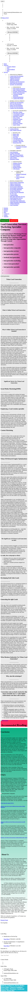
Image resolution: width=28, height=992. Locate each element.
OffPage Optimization (15, 185)
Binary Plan (16, 134)
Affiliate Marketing (14, 203)
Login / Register (8, 7)
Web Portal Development (16, 83)
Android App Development (16, 102)
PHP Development (14, 80)
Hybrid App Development (16, 106)
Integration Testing (17, 116)
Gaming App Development (16, 108)
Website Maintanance (15, 77)
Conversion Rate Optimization (17, 200)
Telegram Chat (7, 11)
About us (6, 65)
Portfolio (6, 208)
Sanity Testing (16, 124)
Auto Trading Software (15, 130)
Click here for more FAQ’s (7, 803)
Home (5, 63)
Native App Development (16, 105)
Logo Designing (14, 152)
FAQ (8, 68)
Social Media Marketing (16, 189)
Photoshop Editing (14, 159)
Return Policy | (5, 989)
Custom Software (14, 128)
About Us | (4, 985)
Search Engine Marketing (16, 186)
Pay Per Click (13, 193)
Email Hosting (16, 164)
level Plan (15, 137)
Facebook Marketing (15, 191)
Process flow (10, 990)
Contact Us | (11, 985)
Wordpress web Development (17, 81)
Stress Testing (16, 117)
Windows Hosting (17, 163)
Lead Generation (14, 205)
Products (6, 209)
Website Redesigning (18, 97)
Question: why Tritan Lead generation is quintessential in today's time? (14, 837)
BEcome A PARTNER (13, 32)
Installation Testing (17, 119)
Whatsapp (6, 971)
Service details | (19, 985)
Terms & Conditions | (16, 987)
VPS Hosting (16, 168)
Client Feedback (11, 69)
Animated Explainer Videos (17, 156)
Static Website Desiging (19, 90)
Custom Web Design (18, 98)
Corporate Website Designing (17, 95)
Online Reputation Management (18, 202)
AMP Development (15, 79)
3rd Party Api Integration (16, 84)
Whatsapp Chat (7, 4)
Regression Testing (17, 123)
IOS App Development (15, 104)
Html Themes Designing (19, 88)
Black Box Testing (17, 112)
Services (6, 72)
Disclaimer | (13, 989)
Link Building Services (15, 199)
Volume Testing (17, 120)
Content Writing (14, 195)
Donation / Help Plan (18, 141)
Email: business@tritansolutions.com (13, 5)
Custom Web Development (16, 76)
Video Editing (13, 157)
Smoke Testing (16, 122)
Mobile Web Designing (18, 92)
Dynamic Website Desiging (20, 91)
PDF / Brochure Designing (16, 155)
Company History (11, 66)
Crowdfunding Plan (18, 140)
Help (8, 71)
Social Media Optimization (16, 188)
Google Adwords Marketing (17, 192)
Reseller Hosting (17, 167)
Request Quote (4, 920)
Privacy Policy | (5, 987)
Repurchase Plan (17, 142)
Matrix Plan (16, 135)
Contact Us (6, 213)
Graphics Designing (15, 153)
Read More (7, 939)
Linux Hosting (16, 166)
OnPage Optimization (15, 184)
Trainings (6, 216)
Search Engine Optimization (17, 182)
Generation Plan (17, 138)
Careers (5, 215)
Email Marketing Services (16, 198)
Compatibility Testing (18, 115)
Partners (6, 211)
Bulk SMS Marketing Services (17, 196)
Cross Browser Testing (18, 113)
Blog (5, 212)
